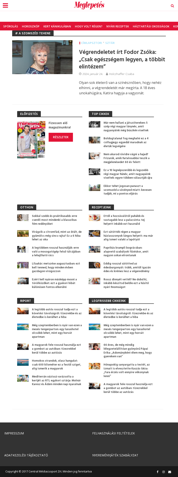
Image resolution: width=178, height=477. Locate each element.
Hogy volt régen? (88, 26)
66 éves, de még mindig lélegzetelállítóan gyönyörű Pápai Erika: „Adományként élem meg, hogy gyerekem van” (128, 351)
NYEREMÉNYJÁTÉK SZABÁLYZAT (115, 455)
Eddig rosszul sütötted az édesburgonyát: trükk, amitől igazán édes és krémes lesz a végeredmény (127, 267)
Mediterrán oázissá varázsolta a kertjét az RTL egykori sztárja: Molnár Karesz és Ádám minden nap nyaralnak (56, 380)
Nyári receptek (117, 26)
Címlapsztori (91, 43)
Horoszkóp (31, 26)
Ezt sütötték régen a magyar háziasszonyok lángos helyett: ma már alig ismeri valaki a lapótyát (128, 236)
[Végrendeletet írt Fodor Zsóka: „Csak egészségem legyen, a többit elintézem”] (42, 57)
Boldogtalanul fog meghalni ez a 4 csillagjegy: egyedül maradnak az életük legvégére (126, 142)
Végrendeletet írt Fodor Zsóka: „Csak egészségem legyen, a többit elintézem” (122, 60)
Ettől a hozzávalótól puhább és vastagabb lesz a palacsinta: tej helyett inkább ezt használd (124, 220)
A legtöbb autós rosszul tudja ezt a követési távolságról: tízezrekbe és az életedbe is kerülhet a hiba (57, 313)
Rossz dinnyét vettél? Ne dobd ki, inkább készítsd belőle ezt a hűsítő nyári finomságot (126, 283)
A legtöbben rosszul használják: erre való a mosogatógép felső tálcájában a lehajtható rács (56, 252)
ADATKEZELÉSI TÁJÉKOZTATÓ (26, 455)
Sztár (110, 43)
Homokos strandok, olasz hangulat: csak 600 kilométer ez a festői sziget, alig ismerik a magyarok (56, 365)
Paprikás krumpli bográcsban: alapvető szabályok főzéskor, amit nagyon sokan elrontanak (126, 252)
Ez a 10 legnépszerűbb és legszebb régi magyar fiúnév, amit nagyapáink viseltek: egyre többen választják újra (128, 174)
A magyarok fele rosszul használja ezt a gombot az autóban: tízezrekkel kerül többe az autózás (56, 349)
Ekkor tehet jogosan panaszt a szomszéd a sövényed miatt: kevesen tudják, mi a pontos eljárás (128, 190)
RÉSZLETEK (61, 137)
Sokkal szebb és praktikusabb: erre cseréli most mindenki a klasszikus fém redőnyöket (54, 220)
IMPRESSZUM (14, 433)
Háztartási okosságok (151, 26)
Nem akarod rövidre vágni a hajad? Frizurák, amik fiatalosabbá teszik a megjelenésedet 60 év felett (127, 158)
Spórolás (10, 26)
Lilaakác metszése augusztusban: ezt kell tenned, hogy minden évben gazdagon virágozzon (56, 267)
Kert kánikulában (57, 26)
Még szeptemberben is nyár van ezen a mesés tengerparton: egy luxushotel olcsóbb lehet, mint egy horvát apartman (57, 331)
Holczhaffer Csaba (121, 74)
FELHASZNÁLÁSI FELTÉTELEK (113, 433)
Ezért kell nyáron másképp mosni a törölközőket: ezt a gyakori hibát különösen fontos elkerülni (54, 283)
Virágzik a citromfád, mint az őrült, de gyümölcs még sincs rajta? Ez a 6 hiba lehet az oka (57, 236)
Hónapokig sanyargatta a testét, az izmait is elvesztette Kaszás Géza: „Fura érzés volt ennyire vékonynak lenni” (127, 370)
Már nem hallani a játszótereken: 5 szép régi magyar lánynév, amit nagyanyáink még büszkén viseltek (126, 127)
